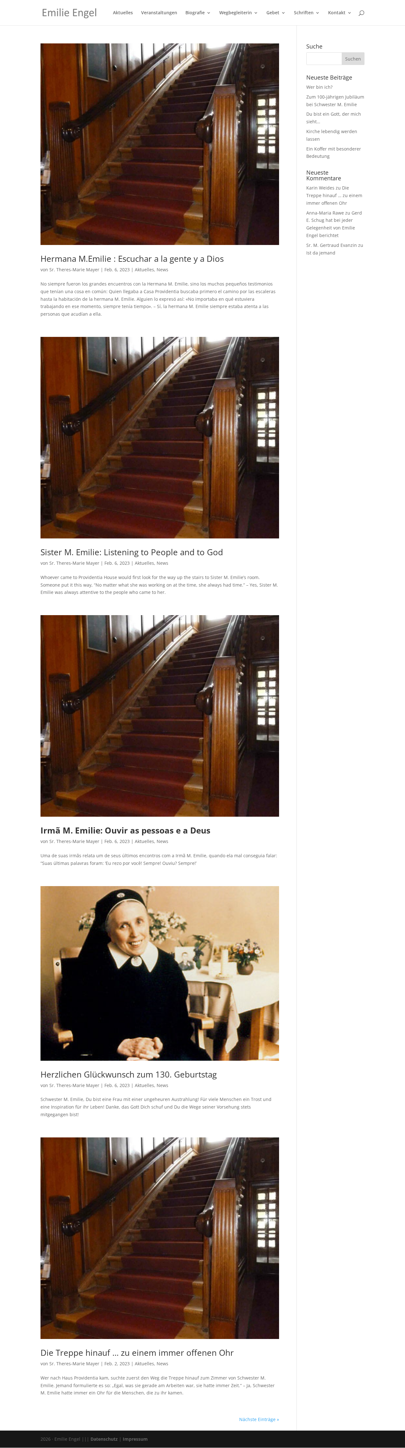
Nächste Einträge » (259, 1419)
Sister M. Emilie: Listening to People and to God (131, 552)
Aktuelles (123, 13)
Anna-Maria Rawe (325, 213)
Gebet (272, 13)
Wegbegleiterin (235, 13)
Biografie (195, 13)
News (162, 270)
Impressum (135, 1439)
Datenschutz (104, 1439)
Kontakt (337, 13)
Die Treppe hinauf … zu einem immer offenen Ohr (137, 1352)
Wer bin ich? (319, 87)
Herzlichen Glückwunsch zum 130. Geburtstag (128, 1074)
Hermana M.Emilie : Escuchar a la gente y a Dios (132, 258)
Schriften (304, 13)
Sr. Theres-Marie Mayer (74, 270)
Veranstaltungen (159, 13)
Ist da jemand (320, 253)
